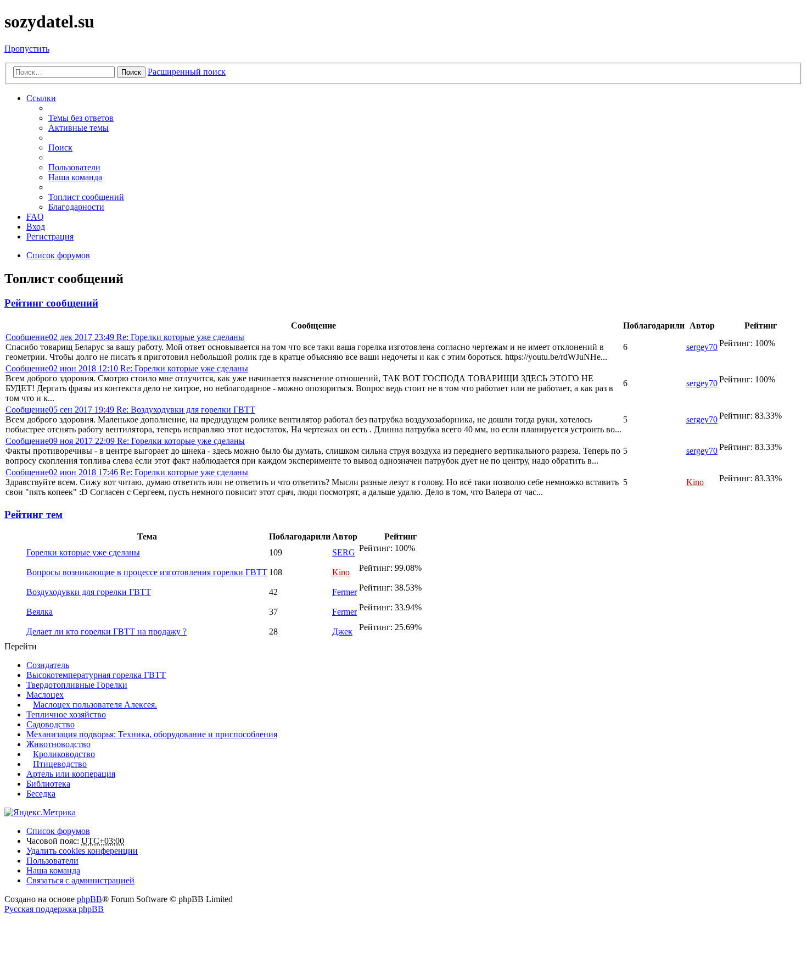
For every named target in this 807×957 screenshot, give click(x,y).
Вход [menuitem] (35, 226)
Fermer (344, 592)
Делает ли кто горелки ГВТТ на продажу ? (106, 631)
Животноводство (58, 744)
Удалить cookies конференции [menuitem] (82, 850)
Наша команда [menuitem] (75, 177)
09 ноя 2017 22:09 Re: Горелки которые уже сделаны (125, 441)
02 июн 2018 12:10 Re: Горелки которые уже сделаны (126, 368)
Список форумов (58, 831)
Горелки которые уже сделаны (83, 552)
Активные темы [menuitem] (78, 127)
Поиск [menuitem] (60, 147)
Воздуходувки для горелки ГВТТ (88, 592)
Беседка (40, 793)
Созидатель (47, 665)
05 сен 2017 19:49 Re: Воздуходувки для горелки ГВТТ (130, 409)
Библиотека (48, 783)
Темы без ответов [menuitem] (81, 118)
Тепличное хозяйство (66, 714)
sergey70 (702, 347)
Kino (695, 482)
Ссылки (41, 98)
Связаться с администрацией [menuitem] (80, 880)
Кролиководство (64, 754)
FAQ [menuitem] (35, 216)
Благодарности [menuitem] (76, 207)
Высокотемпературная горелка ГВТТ (96, 675)
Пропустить (26, 48)
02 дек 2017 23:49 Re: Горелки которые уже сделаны (124, 337)
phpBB (89, 899)
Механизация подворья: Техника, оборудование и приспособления (151, 734)
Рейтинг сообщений (51, 303)
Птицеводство (60, 764)
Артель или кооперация (70, 773)
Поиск (131, 72)
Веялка (39, 611)
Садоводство (50, 724)
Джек (342, 631)
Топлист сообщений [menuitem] (86, 197)
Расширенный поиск (187, 71)
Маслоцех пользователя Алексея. (95, 704)
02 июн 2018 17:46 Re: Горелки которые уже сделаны (126, 472)
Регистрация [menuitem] (50, 236)
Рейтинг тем (33, 514)
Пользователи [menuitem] (74, 167)
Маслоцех (45, 694)
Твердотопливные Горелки (76, 684)
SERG (343, 552)
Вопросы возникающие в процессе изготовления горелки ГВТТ (146, 572)
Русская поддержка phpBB (54, 909)
